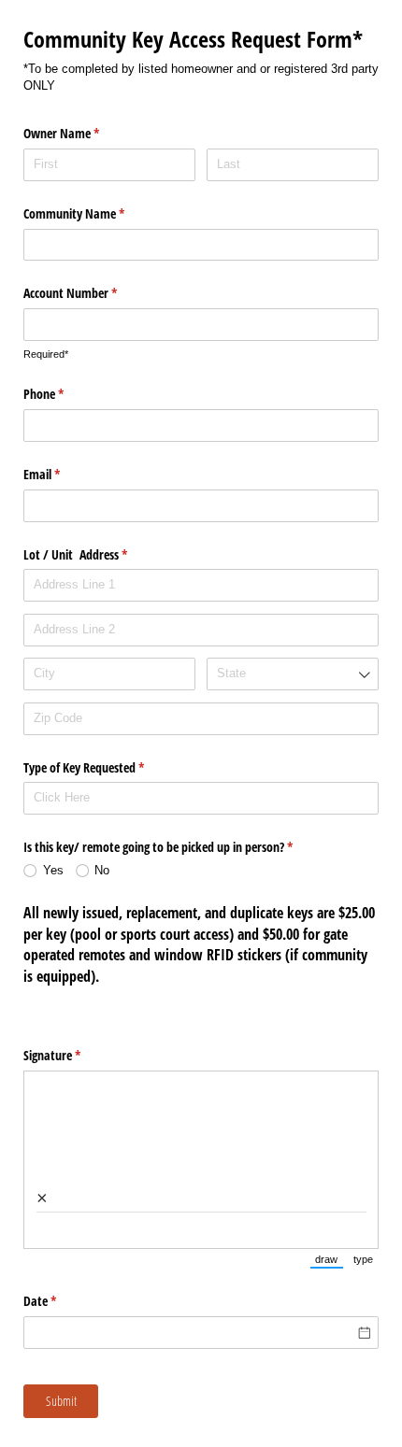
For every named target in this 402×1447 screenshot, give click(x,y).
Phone (65, 394)
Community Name (95, 213)
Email (63, 474)
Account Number (92, 293)
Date (61, 1301)
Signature (73, 1055)
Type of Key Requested (105, 767)
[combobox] (293, 674)
